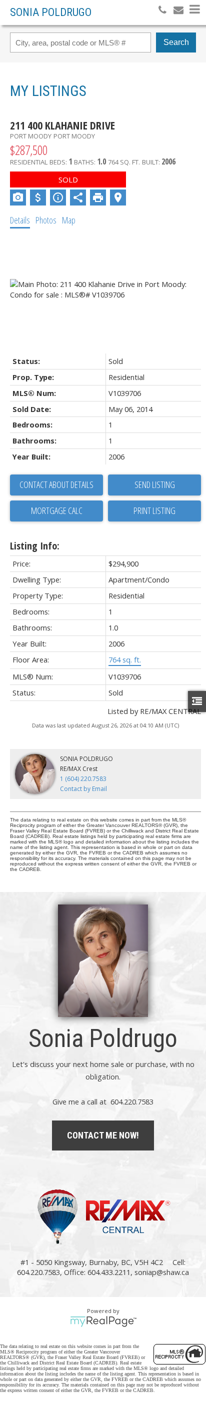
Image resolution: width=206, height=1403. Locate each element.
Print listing (155, 510)
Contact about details (57, 484)
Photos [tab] (46, 220)
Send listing (154, 484)
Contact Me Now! (103, 1135)
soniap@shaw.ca (161, 1272)
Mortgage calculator (56, 511)
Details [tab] (20, 220)
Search (176, 42)
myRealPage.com (103, 1321)
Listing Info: (35, 545)
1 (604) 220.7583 (83, 778)
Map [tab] (69, 220)
